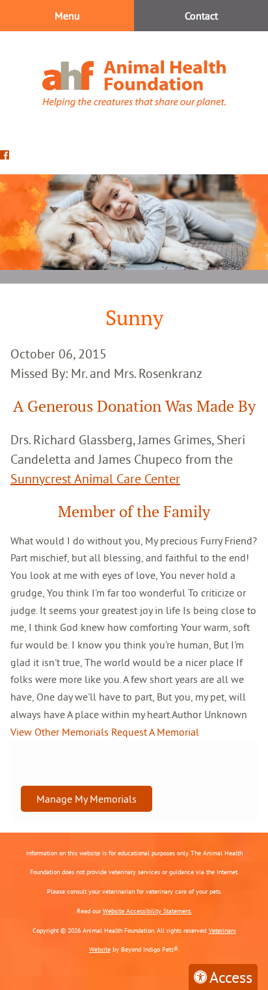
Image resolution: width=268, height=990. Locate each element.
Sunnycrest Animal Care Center (95, 478)
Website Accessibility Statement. (147, 911)
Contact (201, 15)
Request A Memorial (155, 731)
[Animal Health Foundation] (134, 83)
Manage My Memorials (86, 798)
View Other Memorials (59, 731)
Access (230, 977)
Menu (67, 15)
